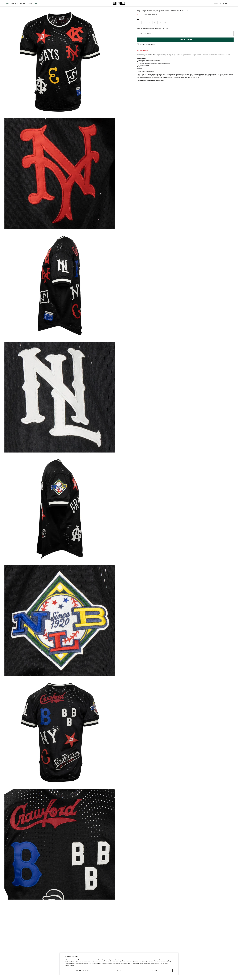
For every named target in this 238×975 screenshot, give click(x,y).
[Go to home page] (119, 3)
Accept (119, 970)
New (7, 3)
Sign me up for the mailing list (147, 44)
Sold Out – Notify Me (185, 40)
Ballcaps (22, 3)
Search (216, 3)
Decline (154, 970)
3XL (165, 23)
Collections (14, 3)
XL (155, 23)
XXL (160, 23)
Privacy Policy (69, 965)
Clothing (29, 3)
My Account (224, 3)
